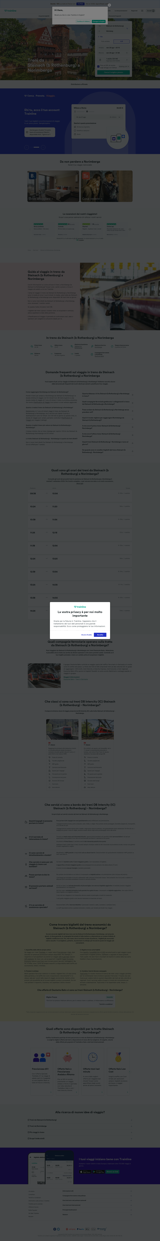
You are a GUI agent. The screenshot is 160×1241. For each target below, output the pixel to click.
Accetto (100, 635)
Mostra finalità (86, 635)
